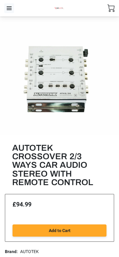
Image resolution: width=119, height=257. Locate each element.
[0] (111, 8)
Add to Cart (59, 230)
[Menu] (9, 8)
